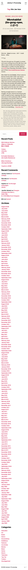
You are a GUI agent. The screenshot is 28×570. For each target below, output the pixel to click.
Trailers (3, 559)
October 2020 (5, 348)
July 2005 (4, 464)
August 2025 (5, 231)
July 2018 (4, 391)
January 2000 (5, 484)
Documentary (5, 539)
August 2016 (5, 430)
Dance (3, 536)
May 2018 (4, 395)
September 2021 (6, 326)
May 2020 (4, 359)
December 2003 (6, 472)
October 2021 (5, 324)
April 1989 (4, 519)
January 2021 (5, 342)
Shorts (3, 553)
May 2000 (4, 482)
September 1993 (6, 498)
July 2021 (4, 330)
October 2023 (5, 275)
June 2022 (4, 308)
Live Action (14, 16)
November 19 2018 (20, 28)
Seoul (14, 124)
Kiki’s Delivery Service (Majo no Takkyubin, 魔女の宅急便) (7, 144)
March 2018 (4, 399)
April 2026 (4, 214)
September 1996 (6, 494)
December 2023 (6, 271)
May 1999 (4, 486)
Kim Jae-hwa (9, 117)
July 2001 (4, 476)
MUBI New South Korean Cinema (11, 123)
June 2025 (4, 235)
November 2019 (6, 369)
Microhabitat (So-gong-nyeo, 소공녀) (14, 22)
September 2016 (6, 427)
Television (4, 555)
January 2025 (5, 245)
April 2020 (4, 361)
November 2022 (6, 298)
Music (3, 549)
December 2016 (6, 421)
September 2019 (6, 373)
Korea (14, 117)
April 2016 (4, 434)
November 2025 (6, 225)
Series (3, 551)
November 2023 (6, 273)
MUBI (4, 68)
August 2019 (5, 375)
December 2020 (6, 344)
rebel (9, 124)
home (8, 113)
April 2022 (4, 312)
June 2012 (4, 444)
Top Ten (3, 557)
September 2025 (6, 229)
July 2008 (4, 456)
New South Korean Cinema (16, 70)
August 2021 (5, 328)
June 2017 (4, 413)
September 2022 (6, 302)
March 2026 (4, 217)
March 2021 (4, 338)
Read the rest (19, 107)
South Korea (6, 126)
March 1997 (4, 490)
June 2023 (4, 283)
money (20, 121)
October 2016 (5, 425)
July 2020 (4, 354)
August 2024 (5, 255)
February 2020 (5, 365)
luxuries (12, 121)
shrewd (18, 124)
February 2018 (5, 401)
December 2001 (6, 474)
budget (5, 112)
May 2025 (4, 237)
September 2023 (6, 277)
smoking (22, 124)
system (11, 126)
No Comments (14, 30)
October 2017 (5, 407)
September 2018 (6, 389)
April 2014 (4, 438)
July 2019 (4, 377)
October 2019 (5, 371)
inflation (19, 115)
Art (2, 532)
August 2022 (5, 304)
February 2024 (5, 267)
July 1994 (4, 496)
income (14, 115)
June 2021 (4, 332)
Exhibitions (4, 541)
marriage (16, 121)
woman (19, 126)
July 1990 (4, 513)
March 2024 (4, 265)
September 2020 (6, 350)
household (20, 113)
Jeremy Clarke (9, 28)
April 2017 (4, 417)
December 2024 (6, 247)
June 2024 (4, 259)
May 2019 (4, 381)
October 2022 (5, 300)
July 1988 (4, 523)
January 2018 (5, 403)
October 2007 (5, 458)
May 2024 (4, 261)
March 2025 (4, 241)
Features (8, 16)
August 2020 (5, 352)
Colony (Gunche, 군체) (4, 151)
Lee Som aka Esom (21, 117)
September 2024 (6, 253)
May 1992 (4, 507)
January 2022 (5, 318)
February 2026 (5, 219)
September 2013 (6, 440)
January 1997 (5, 492)
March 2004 (5, 468)
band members (22, 110)
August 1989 (5, 517)
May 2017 (4, 415)
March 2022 (4, 314)
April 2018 (4, 397)
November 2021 (6, 322)
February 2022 (5, 316)
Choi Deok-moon (11, 112)
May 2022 (4, 310)
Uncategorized (5, 561)
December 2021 (6, 320)
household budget (7, 115)
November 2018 (6, 385)
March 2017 (4, 419)
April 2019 (4, 383)
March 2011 (4, 450)
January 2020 (5, 367)
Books (3, 534)
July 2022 (4, 306)
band (17, 110)
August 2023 (5, 279)
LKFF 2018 (16, 118)
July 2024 (4, 257)
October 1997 (5, 488)
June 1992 (4, 505)
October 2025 (5, 227)
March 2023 (4, 290)
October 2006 (5, 462)
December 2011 (6, 446)
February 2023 (5, 292)
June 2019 (4, 379)
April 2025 (4, 239)
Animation (4, 530)
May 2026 (4, 212)
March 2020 (5, 363)
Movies (21, 16)
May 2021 (4, 334)
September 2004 (6, 466)
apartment (13, 110)
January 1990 (5, 515)
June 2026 (4, 210)
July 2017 (4, 411)
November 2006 (6, 460)
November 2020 (6, 346)
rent (12, 124)
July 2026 (4, 208)
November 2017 (6, 405)
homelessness (14, 113)
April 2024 (4, 263)
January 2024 (5, 269)
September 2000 (6, 478)
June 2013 (4, 442)
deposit (5, 113)
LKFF (12, 118)
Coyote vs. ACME (6, 166)
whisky (15, 126)
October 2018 (5, 387)
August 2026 (5, 206)
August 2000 (5, 480)
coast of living (19, 112)
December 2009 (6, 452)
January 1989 (5, 521)
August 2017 (5, 409)
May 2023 (4, 285)
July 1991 (4, 511)
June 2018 (4, 393)
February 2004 (5, 470)
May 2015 (4, 436)
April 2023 (4, 288)
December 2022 (6, 296)
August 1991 (5, 509)
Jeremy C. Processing (14, 3)
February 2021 (5, 340)
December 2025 (6, 223)
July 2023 (4, 281)
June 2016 (4, 432)
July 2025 (4, 233)
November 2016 (6, 423)
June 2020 (4, 356)
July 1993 (4, 503)
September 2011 (6, 448)
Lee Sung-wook (7, 118)
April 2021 (4, 336)
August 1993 (5, 501)
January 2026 (5, 221)
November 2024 (6, 249)
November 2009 (6, 454)
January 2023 (5, 294)
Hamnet (8, 199)
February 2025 (5, 243)
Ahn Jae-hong (6, 110)
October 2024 (5, 251)
